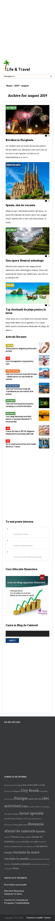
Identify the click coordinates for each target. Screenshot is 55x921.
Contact (47, 917)
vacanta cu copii (29, 841)
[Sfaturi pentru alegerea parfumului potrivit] (44, 347)
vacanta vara (36, 864)
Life (7, 358)
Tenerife (7, 837)
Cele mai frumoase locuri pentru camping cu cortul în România (19, 405)
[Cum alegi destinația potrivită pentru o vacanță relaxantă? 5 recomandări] (44, 415)
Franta (31, 798)
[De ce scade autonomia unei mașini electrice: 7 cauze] (44, 443)
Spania (40, 831)
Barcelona (28, 785)
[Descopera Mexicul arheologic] (27, 254)
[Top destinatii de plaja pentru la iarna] (27, 303)
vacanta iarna (29, 846)
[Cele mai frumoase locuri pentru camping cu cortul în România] (44, 403)
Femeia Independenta (23, 545)
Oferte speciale (12, 371)
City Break (30, 790)
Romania (36, 824)
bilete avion (39, 785)
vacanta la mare (26, 852)
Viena (16, 868)
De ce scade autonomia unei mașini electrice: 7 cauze (21, 445)
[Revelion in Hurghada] (27, 133)
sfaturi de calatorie (19, 831)
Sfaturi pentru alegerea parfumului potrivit (21, 349)
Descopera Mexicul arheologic (25, 260)
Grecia (38, 798)
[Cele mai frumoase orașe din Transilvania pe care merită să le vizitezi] (44, 388)
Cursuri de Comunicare (16, 899)
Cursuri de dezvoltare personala (27, 557)
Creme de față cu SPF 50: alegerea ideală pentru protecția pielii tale (20, 432)
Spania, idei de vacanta (20, 205)
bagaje (19, 785)
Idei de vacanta (13, 165)
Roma (25, 825)
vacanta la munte (16, 858)
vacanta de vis (16, 846)
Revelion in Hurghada (19, 140)
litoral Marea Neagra (11, 814)
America (7, 785)
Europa (20, 798)
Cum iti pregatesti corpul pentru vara (19, 362)
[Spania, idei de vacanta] (27, 198)
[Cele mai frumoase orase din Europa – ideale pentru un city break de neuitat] (44, 373)
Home (9, 85)
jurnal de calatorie (35, 807)
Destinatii (11, 107)
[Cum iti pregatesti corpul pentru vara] (44, 360)
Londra (7, 818)
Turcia (14, 836)
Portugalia (18, 824)
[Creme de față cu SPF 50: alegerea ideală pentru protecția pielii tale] (44, 430)
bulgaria (17, 791)
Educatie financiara (14, 890)
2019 (17, 85)
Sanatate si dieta (13, 893)
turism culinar (25, 837)
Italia (24, 806)
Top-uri (10, 285)
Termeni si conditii (34, 917)
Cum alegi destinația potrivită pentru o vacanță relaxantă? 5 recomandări (18, 419)
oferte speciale (29, 819)
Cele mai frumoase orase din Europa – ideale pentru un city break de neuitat (21, 376)
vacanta (18, 842)
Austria (13, 785)
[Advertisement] (27, 27)
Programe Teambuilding (16, 902)
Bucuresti (8, 791)
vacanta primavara (36, 859)
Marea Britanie (17, 819)
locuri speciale (31, 813)
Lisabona (46, 807)
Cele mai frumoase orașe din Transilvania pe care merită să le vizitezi (19, 391)
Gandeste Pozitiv (21, 534)
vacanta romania (20, 863)
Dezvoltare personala (15, 884)
